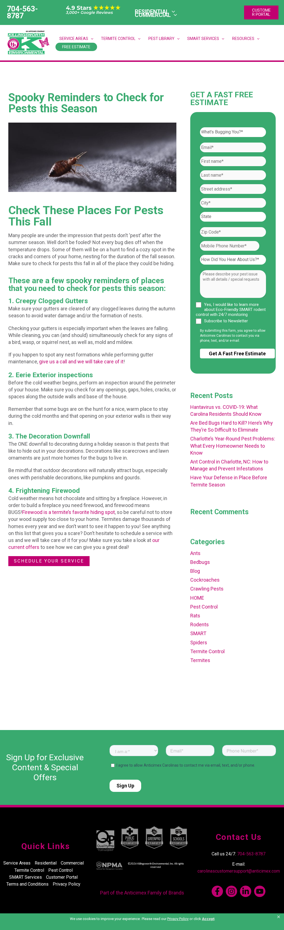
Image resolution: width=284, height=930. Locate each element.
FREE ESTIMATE (76, 47)
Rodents (199, 624)
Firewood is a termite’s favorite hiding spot (68, 512)
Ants (195, 553)
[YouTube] (259, 891)
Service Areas (73, 38)
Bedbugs (200, 562)
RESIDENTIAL (152, 11)
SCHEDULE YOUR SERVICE (49, 561)
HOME (197, 598)
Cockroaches (205, 580)
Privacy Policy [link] (178, 919)
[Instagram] (231, 891)
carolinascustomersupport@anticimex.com (238, 871)
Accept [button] (208, 919)
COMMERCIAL (153, 15)
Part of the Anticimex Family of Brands (142, 893)
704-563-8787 (251, 853)
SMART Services (203, 38)
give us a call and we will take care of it (81, 361)
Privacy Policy (66, 884)
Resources (243, 38)
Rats (195, 616)
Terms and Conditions (27, 884)
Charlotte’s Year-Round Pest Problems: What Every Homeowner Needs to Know (232, 445)
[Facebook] (217, 891)
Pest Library (161, 38)
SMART (198, 633)
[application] (174, 15)
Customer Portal (62, 877)
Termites (200, 660)
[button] (279, 917)
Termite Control (118, 38)
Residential (46, 863)
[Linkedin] (245, 891)
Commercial (72, 863)
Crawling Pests (207, 589)
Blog (195, 571)
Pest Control (204, 607)
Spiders (198, 642)
